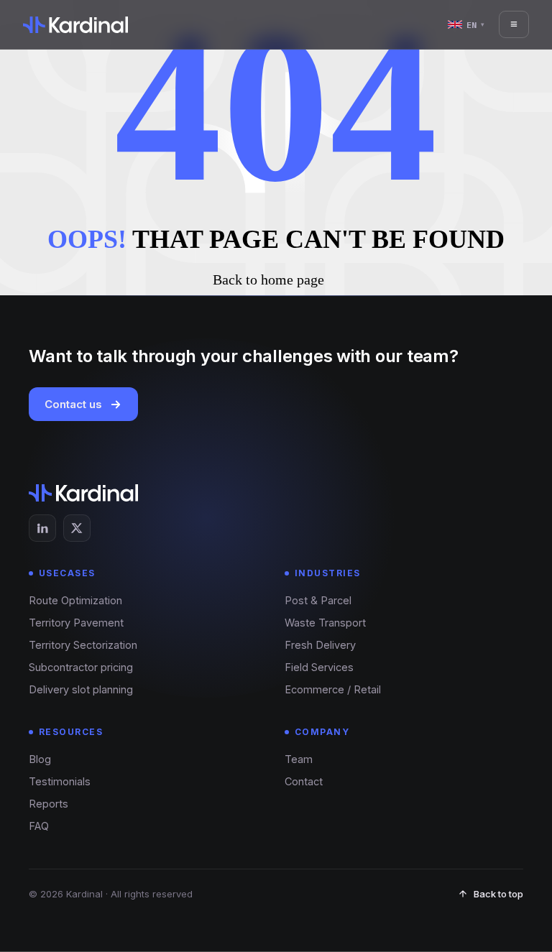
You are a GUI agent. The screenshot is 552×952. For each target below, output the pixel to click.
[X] (77, 528)
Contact (304, 781)
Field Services (319, 667)
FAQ (39, 826)
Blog (40, 759)
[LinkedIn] (42, 528)
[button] (276, 279)
